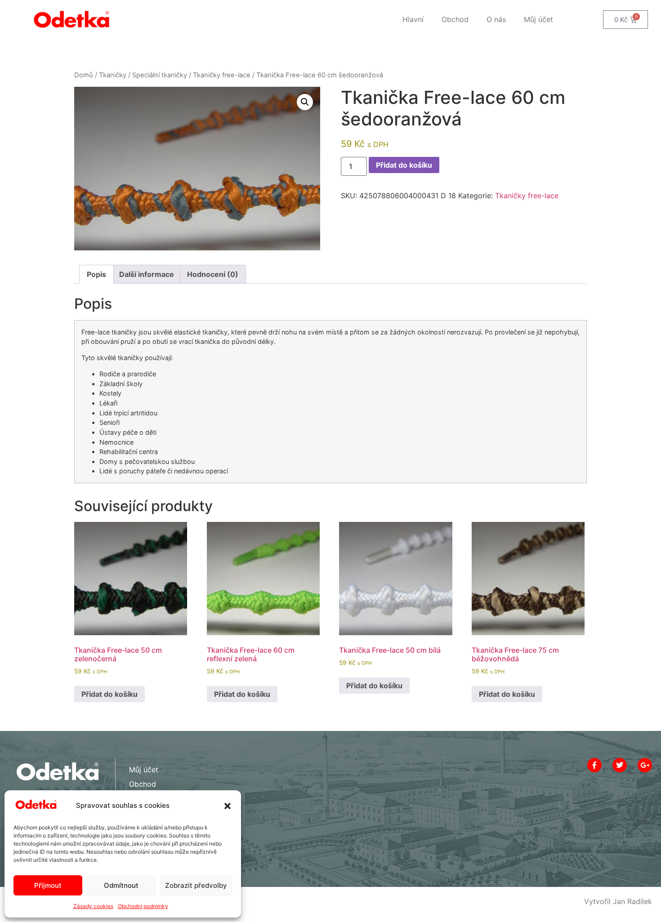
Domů (83, 75)
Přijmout (48, 885)
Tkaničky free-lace (221, 75)
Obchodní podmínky (143, 906)
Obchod (455, 19)
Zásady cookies (93, 906)
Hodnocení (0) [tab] (212, 274)
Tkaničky (112, 75)
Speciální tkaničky (159, 75)
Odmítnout (121, 885)
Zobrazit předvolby (196, 885)
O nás (496, 19)
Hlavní (413, 19)
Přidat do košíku (404, 164)
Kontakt (142, 798)
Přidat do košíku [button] (109, 694)
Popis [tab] (96, 274)
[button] (227, 806)
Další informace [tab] (146, 274)
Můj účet (538, 19)
